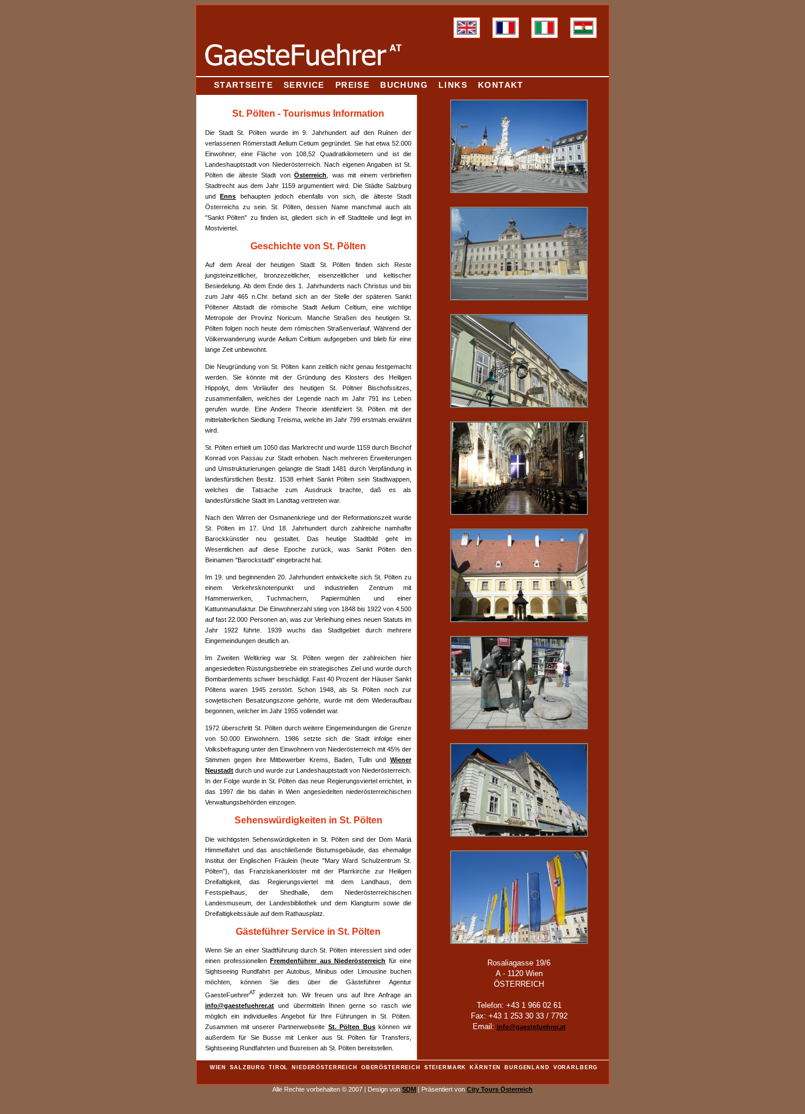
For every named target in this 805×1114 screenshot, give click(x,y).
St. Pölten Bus (351, 1026)
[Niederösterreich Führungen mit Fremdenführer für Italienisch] (545, 32)
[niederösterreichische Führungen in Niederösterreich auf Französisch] (506, 32)
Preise (352, 85)
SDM (409, 1089)
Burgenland (527, 1067)
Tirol (278, 1067)
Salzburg (247, 1067)
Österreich (310, 175)
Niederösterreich (325, 1067)
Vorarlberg (575, 1067)
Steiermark (445, 1067)
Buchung (404, 85)
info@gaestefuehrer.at (239, 1005)
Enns (228, 196)
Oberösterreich (391, 1067)
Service (304, 85)
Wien (218, 1067)
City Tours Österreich (500, 1089)
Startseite (243, 85)
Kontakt (501, 85)
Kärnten (485, 1067)
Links (452, 85)
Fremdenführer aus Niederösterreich (327, 960)
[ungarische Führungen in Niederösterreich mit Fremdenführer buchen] (583, 32)
